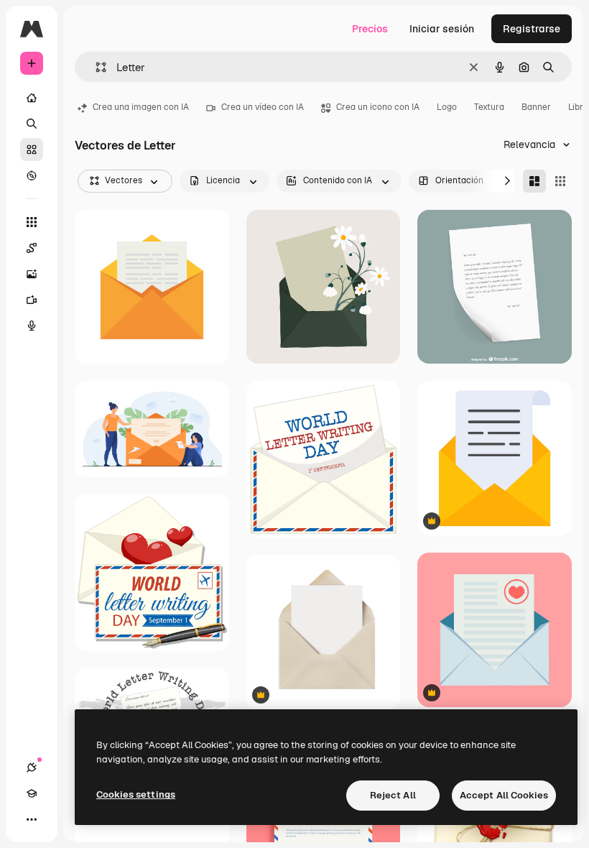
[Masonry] (534, 181)
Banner (536, 107)
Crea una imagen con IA (141, 107)
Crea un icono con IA (377, 107)
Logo (447, 107)
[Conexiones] (31, 767)
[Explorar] (31, 175)
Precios (370, 28)
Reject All (393, 795)
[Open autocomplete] (95, 67)
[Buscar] (31, 123)
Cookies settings (135, 794)
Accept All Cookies (504, 795)
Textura (489, 107)
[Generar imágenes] (31, 273)
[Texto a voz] (31, 325)
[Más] (31, 819)
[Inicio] (31, 97)
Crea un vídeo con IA (262, 107)
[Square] (560, 181)
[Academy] (31, 793)
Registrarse (531, 28)
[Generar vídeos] (31, 299)
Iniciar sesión (441, 28)
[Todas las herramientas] (31, 222)
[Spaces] (31, 247)
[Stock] (31, 149)
